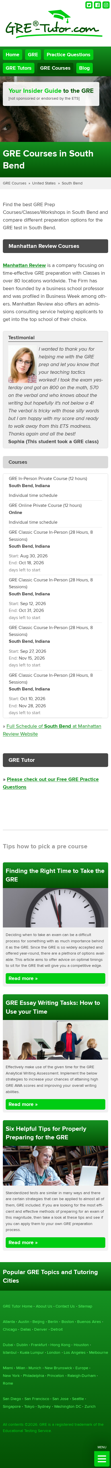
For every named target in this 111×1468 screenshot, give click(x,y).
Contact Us (65, 1306)
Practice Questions (69, 55)
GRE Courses (55, 68)
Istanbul (10, 1352)
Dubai (8, 1344)
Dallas (25, 1329)
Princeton (55, 1375)
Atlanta (9, 1321)
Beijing (38, 1321)
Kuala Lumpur (32, 1352)
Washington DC (67, 1406)
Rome (8, 1383)
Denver (40, 1329)
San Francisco (36, 1398)
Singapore (12, 1406)
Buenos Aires (89, 1321)
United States (44, 183)
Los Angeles (75, 1352)
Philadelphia (33, 1375)
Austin (23, 1321)
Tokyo (29, 1406)
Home (12, 55)
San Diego (12, 1398)
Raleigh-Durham (81, 1375)
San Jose (60, 1398)
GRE (33, 55)
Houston (81, 1344)
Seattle (78, 1398)
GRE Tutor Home (17, 1306)
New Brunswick (58, 1367)
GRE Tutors (19, 68)
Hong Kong (60, 1344)
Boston (67, 1321)
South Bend (72, 183)
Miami (8, 1367)
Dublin (22, 1344)
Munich (34, 1367)
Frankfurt (39, 1344)
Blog (84, 68)
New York (11, 1375)
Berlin (53, 1321)
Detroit (57, 1329)
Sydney (44, 1406)
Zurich (90, 1406)
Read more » (23, 978)
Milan (20, 1367)
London (53, 1352)
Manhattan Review (24, 265)
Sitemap (85, 1306)
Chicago (10, 1329)
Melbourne (98, 1352)
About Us (44, 1306)
